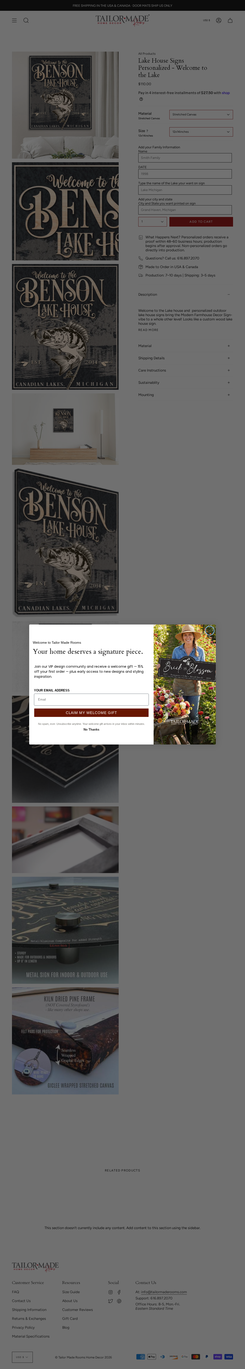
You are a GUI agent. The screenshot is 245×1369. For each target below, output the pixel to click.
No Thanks (91, 729)
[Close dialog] (210, 630)
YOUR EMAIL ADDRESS (52, 690)
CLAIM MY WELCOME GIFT (91, 713)
